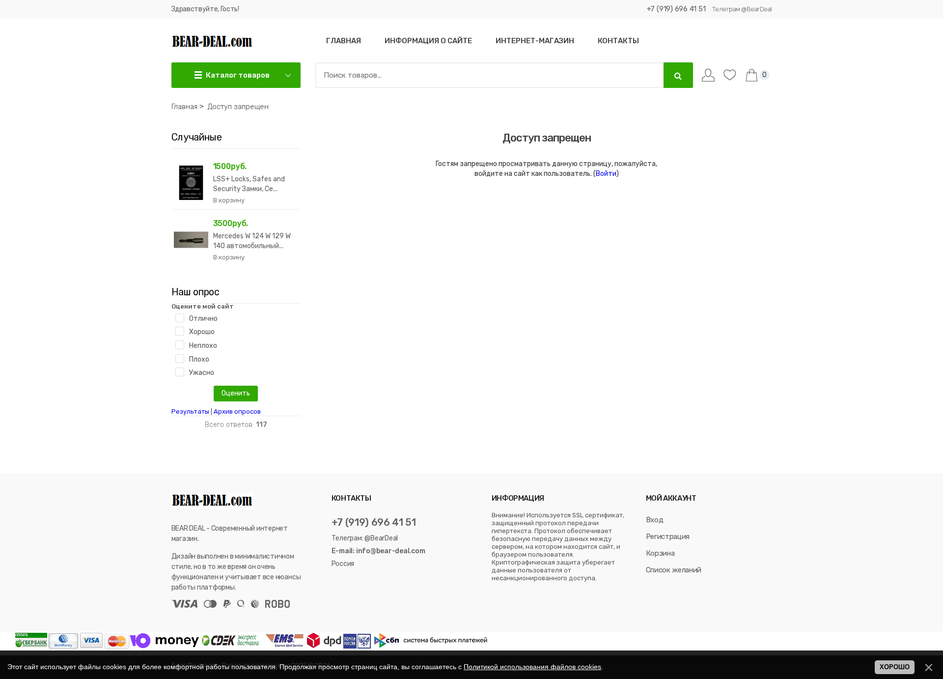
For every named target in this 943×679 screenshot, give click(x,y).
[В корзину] (229, 200)
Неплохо (203, 345)
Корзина (660, 553)
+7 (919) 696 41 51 (676, 8)
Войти (606, 174)
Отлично (203, 318)
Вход (655, 519)
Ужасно (201, 372)
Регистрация (668, 536)
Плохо (199, 359)
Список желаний (673, 570)
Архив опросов (237, 411)
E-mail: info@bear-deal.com (378, 551)
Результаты (190, 411)
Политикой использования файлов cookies (532, 667)
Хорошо (202, 332)
